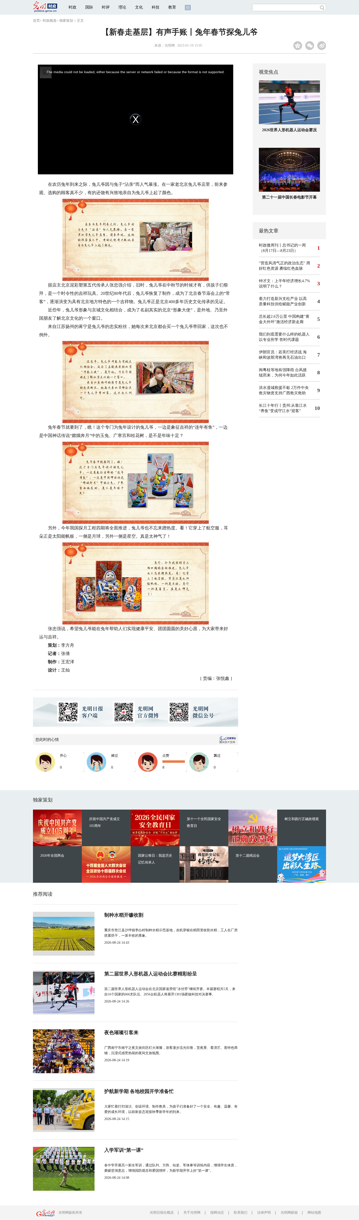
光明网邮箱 (289, 1212)
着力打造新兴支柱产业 (278, 299)
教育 (172, 7)
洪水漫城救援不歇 (274, 388)
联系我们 (240, 1212)
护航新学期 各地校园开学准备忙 (139, 1091)
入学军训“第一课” (123, 1150)
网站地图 (314, 1212)
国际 (89, 7)
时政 (72, 7)
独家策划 (66, 20)
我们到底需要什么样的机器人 (284, 334)
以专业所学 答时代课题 (279, 339)
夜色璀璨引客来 (121, 1032)
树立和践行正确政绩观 (302, 819)
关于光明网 (192, 1212)
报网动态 (217, 1212)
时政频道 (49, 20)
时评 (106, 7)
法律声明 (264, 1212)
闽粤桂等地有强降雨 (276, 370)
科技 (155, 7)
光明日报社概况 (162, 1212)
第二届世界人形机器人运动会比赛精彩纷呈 (150, 973)
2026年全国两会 (52, 855)
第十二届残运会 (248, 855)
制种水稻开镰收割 (123, 915)
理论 (122, 7)
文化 (139, 7)
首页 (36, 20)
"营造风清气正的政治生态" (282, 263)
